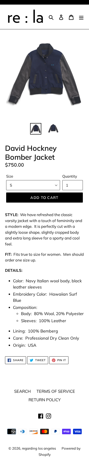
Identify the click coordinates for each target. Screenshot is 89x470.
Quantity (69, 176)
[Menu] (81, 16)
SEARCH (22, 391)
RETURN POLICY (45, 399)
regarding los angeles (39, 448)
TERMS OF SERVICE (56, 391)
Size (9, 176)
